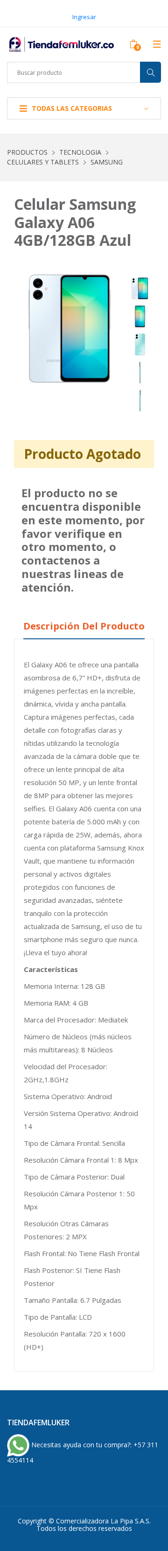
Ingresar (84, 17)
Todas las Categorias (72, 108)
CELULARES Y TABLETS (43, 161)
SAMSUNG (107, 161)
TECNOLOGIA (80, 152)
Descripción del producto (84, 626)
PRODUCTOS (27, 152)
